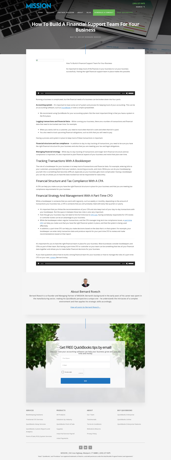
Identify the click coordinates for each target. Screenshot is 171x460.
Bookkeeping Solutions (34, 415)
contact (53, 257)
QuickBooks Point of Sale (66, 424)
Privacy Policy (92, 434)
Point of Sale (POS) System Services (39, 436)
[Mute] (127, 93)
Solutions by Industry (64, 419)
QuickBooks (66, 107)
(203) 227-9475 (139, 3)
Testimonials (91, 419)
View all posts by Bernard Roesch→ (85, 307)
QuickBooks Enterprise (125, 415)
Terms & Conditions (94, 424)
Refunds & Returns (94, 429)
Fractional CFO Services (34, 419)
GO (85, 381)
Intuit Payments (62, 438)
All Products (61, 415)
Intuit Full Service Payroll (65, 434)
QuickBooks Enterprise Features (129, 424)
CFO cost (94, 215)
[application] (85, 93)
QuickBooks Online (124, 419)
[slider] (131, 93)
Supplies (60, 429)
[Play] (39, 93)
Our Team (90, 415)
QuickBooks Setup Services (36, 424)
